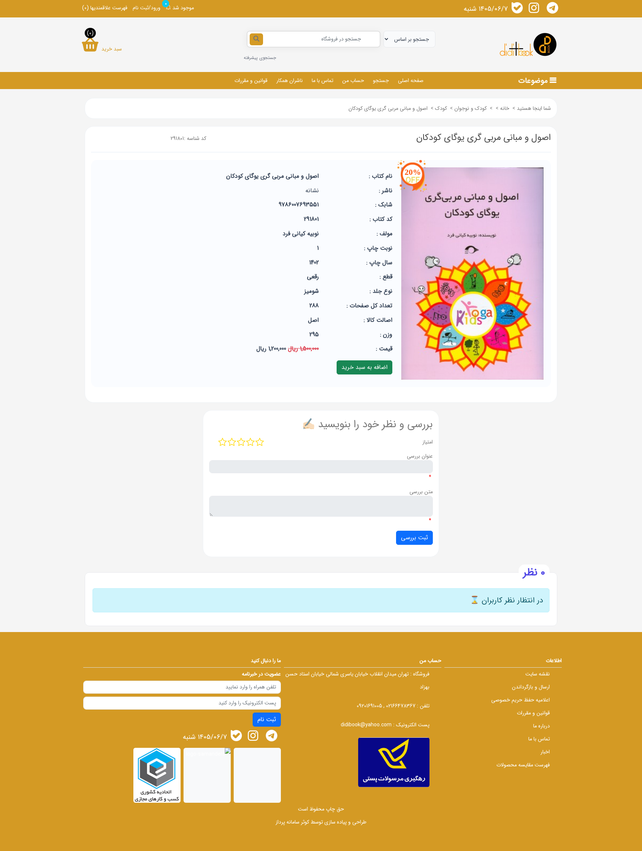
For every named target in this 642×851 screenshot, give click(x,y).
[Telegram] (552, 8)
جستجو (381, 80)
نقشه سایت (537, 674)
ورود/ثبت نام (146, 8)
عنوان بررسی (420, 456)
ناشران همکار (289, 80)
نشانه (312, 190)
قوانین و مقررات (251, 80)
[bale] (517, 7)
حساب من (353, 80)
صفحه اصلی (411, 80)
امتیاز (427, 442)
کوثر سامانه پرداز (292, 822)
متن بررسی (421, 492)
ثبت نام (266, 719)
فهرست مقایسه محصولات (523, 765)
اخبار (545, 752)
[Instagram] (533, 8)
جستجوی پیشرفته (260, 57)
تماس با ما (322, 80)
